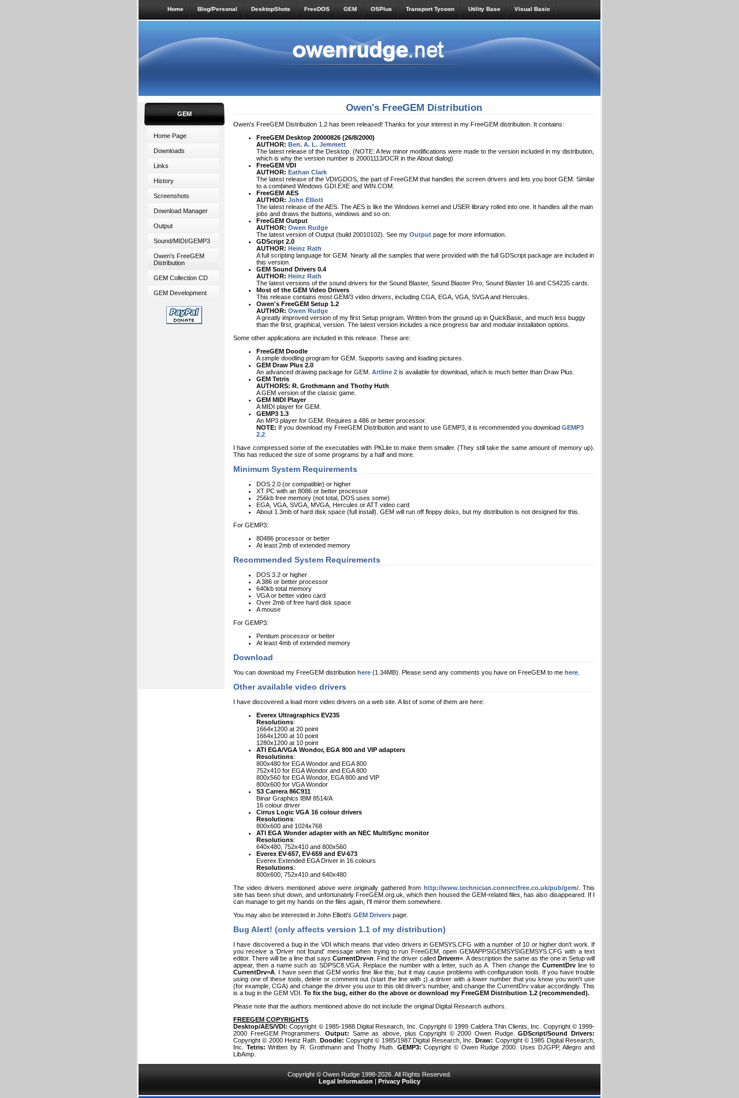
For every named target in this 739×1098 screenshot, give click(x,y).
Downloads (169, 150)
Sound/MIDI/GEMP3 (182, 240)
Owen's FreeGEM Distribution (179, 259)
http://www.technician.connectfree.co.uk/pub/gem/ (501, 887)
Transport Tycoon (430, 9)
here (364, 672)
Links (161, 165)
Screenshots (171, 195)
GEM (350, 9)
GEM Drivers (372, 914)
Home (175, 9)
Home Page (170, 135)
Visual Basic (532, 9)
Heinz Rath (305, 276)
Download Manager (181, 210)
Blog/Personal (217, 9)
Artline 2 (384, 372)
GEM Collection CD (181, 277)
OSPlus (381, 9)
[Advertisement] (184, 504)
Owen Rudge (308, 310)
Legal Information (346, 1081)
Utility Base (484, 9)
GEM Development (180, 292)
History (164, 180)
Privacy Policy (399, 1081)
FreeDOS (317, 9)
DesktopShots (270, 9)
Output (163, 225)
